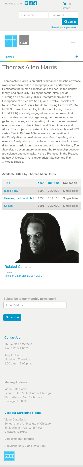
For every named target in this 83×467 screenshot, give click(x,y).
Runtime (53, 182)
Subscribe (12, 317)
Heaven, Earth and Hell (19, 198)
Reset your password (64, 27)
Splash (8, 205)
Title (7, 182)
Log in (71, 21)
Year (41, 182)
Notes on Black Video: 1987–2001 (23, 275)
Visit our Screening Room (22, 412)
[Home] (11, 41)
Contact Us (12, 337)
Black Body (11, 190)
